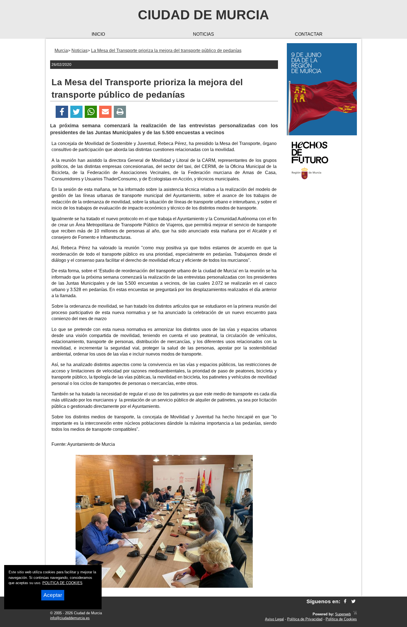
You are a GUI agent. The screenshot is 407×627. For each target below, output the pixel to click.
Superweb (343, 614)
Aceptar (52, 595)
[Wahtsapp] (91, 112)
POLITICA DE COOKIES (62, 583)
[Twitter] (76, 112)
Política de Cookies (341, 619)
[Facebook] (62, 112)
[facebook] (345, 601)
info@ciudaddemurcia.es (70, 618)
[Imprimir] (120, 112)
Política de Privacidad (304, 619)
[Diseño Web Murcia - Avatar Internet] (355, 614)
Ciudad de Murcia (203, 14)
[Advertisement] (322, 272)
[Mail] (105, 112)
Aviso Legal (274, 619)
